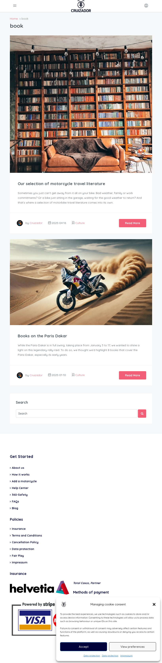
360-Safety (20, 495)
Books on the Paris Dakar (42, 335)
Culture (80, 223)
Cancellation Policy (25, 542)
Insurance (19, 529)
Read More (132, 223)
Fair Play (18, 555)
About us (18, 468)
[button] (154, 604)
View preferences (133, 647)
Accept (84, 647)
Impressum (126, 655)
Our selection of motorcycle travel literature (61, 183)
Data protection (92, 655)
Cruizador (36, 223)
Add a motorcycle (24, 481)
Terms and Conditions (27, 535)
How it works (20, 474)
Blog (15, 508)
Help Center (20, 488)
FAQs (15, 501)
